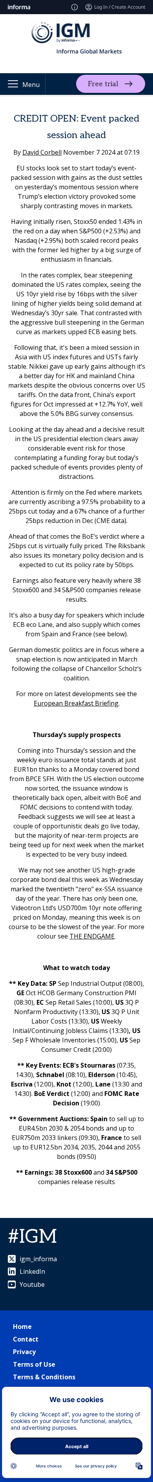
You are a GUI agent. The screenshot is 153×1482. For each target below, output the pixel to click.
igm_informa (38, 1259)
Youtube (32, 1284)
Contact (25, 1339)
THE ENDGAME (92, 936)
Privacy (24, 1351)
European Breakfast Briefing (76, 703)
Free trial (103, 84)
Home (22, 1326)
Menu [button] (31, 84)
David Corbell (42, 152)
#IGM (32, 1237)
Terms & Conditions (44, 1377)
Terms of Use (34, 1364)
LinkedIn (32, 1271)
